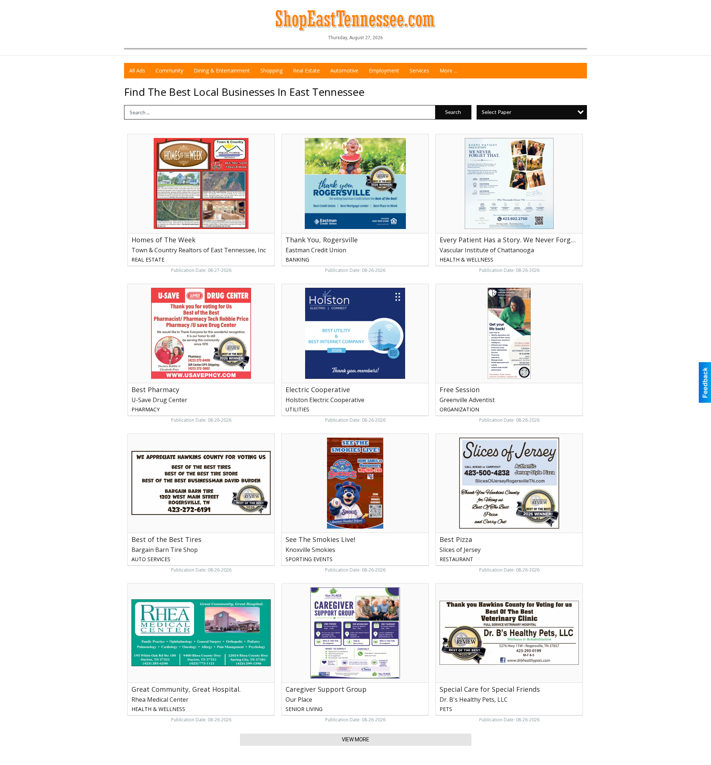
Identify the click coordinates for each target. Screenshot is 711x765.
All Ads (137, 70)
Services (419, 70)
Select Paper (496, 112)
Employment (384, 70)
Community (169, 70)
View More (355, 739)
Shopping (271, 70)
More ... (448, 70)
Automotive (344, 70)
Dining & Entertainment (222, 70)
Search (453, 112)
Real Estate (306, 70)
